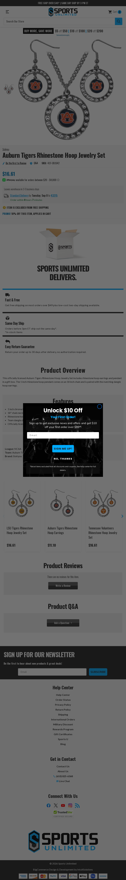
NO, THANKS (63, 459)
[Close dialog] (99, 406)
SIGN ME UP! (63, 449)
